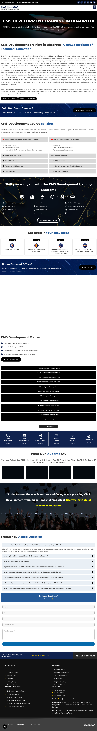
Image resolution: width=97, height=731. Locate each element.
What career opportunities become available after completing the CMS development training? (38, 588)
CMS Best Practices (60, 171)
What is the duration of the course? (16, 561)
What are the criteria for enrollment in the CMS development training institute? (32, 545)
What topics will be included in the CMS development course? (26, 556)
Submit (48, 644)
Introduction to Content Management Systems (22, 139)
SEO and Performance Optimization (66, 139)
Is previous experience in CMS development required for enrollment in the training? (34, 567)
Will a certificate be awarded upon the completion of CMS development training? (33, 583)
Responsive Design (60, 156)
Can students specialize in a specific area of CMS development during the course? (33, 577)
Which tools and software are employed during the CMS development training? (32, 572)
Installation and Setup (13, 156)
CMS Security (10, 171)
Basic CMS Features (12, 161)
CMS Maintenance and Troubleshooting (67, 166)
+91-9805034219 (40, 655)
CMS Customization (60, 161)
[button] (94, 7)
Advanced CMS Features (14, 166)
